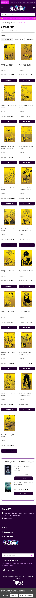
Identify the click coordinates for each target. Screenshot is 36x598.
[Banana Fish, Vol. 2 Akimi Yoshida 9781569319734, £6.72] (27, 52)
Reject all (14, 595)
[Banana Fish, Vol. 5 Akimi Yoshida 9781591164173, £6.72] (27, 299)
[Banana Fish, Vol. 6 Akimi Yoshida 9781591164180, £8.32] (27, 381)
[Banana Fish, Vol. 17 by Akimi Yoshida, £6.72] (27, 258)
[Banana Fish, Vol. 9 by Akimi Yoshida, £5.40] (27, 93)
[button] (18, 582)
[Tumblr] (9, 570)
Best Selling (30, 39)
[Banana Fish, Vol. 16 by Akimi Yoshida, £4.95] (9, 175)
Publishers (8, 536)
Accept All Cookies (26, 595)
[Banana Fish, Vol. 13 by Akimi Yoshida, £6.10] (9, 381)
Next (32, 462)
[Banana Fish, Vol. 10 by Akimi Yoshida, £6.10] (9, 93)
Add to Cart (23, 478)
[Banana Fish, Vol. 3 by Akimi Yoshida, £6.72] (9, 423)
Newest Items (19, 39)
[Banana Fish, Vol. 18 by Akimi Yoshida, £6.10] (27, 134)
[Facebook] (18, 570)
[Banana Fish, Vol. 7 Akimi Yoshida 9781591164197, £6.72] (27, 340)
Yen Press (17, 470)
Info (5, 527)
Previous (29, 462)
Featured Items (6, 39)
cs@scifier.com (8, 518)
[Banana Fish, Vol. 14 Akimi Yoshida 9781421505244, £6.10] (27, 175)
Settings (5, 595)
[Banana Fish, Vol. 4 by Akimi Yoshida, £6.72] (9, 340)
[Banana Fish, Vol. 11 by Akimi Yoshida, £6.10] (9, 258)
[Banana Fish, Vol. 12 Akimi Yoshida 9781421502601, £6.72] (27, 217)
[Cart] (34, 8)
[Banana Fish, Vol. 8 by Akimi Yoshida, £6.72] (9, 217)
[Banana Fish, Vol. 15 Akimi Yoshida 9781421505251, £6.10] (9, 134)
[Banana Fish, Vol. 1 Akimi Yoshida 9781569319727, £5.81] (9, 52)
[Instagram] (4, 570)
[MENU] (2, 8)
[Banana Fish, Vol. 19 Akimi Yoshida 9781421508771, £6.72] (9, 299)
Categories (8, 532)
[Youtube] (13, 570)
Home (3, 23)
